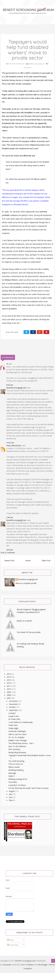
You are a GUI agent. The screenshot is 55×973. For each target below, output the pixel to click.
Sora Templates (27, 964)
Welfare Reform (11, 280)
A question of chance (17, 785)
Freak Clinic (13, 725)
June (11, 797)
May (11, 800)
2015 (9, 674)
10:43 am (10, 442)
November (13, 704)
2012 (9, 683)
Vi (7, 364)
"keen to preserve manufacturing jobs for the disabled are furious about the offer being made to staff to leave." (27, 165)
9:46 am (9, 517)
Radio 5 (11, 776)
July (10, 794)
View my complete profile (25, 583)
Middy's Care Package (17, 740)
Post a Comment (8, 552)
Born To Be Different (17, 746)
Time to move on (15, 764)
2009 (9, 692)
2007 (9, 698)
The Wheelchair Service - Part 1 (21, 743)
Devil (49, 258)
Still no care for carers (17, 734)
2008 (9, 695)
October (12, 707)
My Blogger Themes (46, 964)
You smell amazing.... (17, 761)
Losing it (11, 713)
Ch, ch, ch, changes (16, 737)
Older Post (46, 560)
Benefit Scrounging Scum (25, 961)
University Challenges (17, 731)
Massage (12, 773)
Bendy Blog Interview (17, 752)
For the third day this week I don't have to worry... (28, 788)
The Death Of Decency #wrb (29, 632)
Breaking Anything (15, 770)
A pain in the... (14, 716)
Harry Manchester (13, 445)
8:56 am (9, 385)
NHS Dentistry (14, 749)
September (14, 710)
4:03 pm (9, 549)
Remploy (36, 109)
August (12, 791)
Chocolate (12, 782)
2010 (9, 689)
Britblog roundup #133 (17, 779)
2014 (9, 677)
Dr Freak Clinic (14, 719)
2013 (9, 680)
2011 (9, 686)
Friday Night (13, 728)
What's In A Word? (24, 621)
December (13, 701)
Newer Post (9, 560)
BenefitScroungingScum (16, 388)
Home (28, 560)
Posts (11, 940)
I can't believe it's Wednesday (20, 722)
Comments (13, 945)
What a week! (14, 767)
